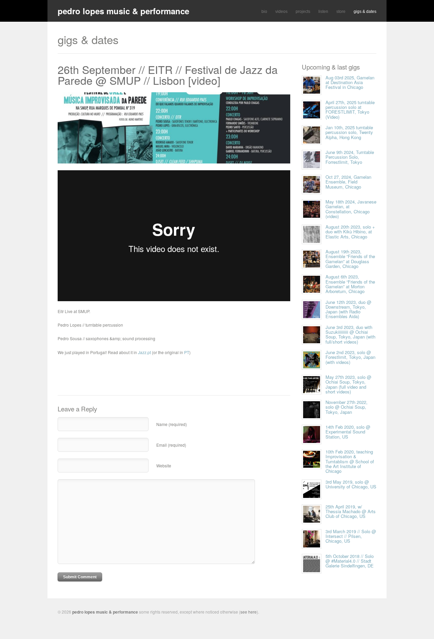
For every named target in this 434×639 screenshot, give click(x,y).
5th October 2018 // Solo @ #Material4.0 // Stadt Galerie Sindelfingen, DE (350, 561)
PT (186, 352)
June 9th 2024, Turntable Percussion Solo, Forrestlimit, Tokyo (350, 157)
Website (163, 465)
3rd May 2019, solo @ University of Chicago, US (351, 484)
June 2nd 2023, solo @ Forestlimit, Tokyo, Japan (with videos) (350, 357)
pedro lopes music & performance (123, 11)
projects (303, 11)
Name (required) (171, 424)
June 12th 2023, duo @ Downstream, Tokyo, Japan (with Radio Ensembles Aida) (348, 309)
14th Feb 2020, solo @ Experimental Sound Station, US (348, 432)
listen (323, 11)
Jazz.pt (144, 352)
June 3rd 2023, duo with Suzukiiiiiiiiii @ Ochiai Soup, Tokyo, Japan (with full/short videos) (350, 334)
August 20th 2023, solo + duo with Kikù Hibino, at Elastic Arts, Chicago (350, 232)
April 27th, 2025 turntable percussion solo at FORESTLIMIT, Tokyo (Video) (350, 109)
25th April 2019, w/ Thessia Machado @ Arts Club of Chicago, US (351, 511)
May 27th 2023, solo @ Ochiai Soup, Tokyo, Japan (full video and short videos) (348, 384)
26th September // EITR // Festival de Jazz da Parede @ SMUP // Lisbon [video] (168, 74)
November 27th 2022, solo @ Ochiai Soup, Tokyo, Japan (347, 407)
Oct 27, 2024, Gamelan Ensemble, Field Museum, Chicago (348, 182)
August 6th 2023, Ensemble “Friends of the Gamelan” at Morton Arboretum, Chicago (350, 283)
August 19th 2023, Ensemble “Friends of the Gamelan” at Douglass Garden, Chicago (350, 258)
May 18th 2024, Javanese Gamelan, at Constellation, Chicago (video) (351, 208)
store (341, 11)
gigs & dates (365, 11)
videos (281, 11)
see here (248, 612)
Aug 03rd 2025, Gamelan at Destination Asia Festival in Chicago (350, 82)
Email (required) (171, 445)
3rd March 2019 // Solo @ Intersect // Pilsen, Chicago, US (351, 536)
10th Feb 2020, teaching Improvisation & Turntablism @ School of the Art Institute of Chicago (350, 461)
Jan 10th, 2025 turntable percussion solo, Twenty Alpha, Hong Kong (349, 132)
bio (264, 11)
